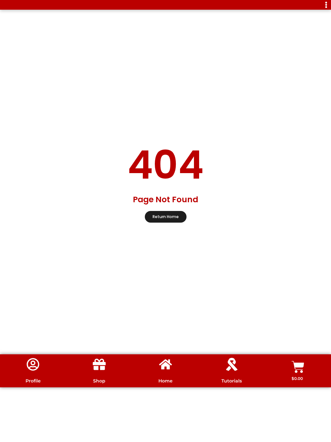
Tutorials (231, 381)
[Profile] (33, 364)
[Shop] (99, 364)
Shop (99, 381)
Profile (33, 381)
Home (165, 381)
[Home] (165, 364)
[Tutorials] (231, 364)
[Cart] (298, 366)
